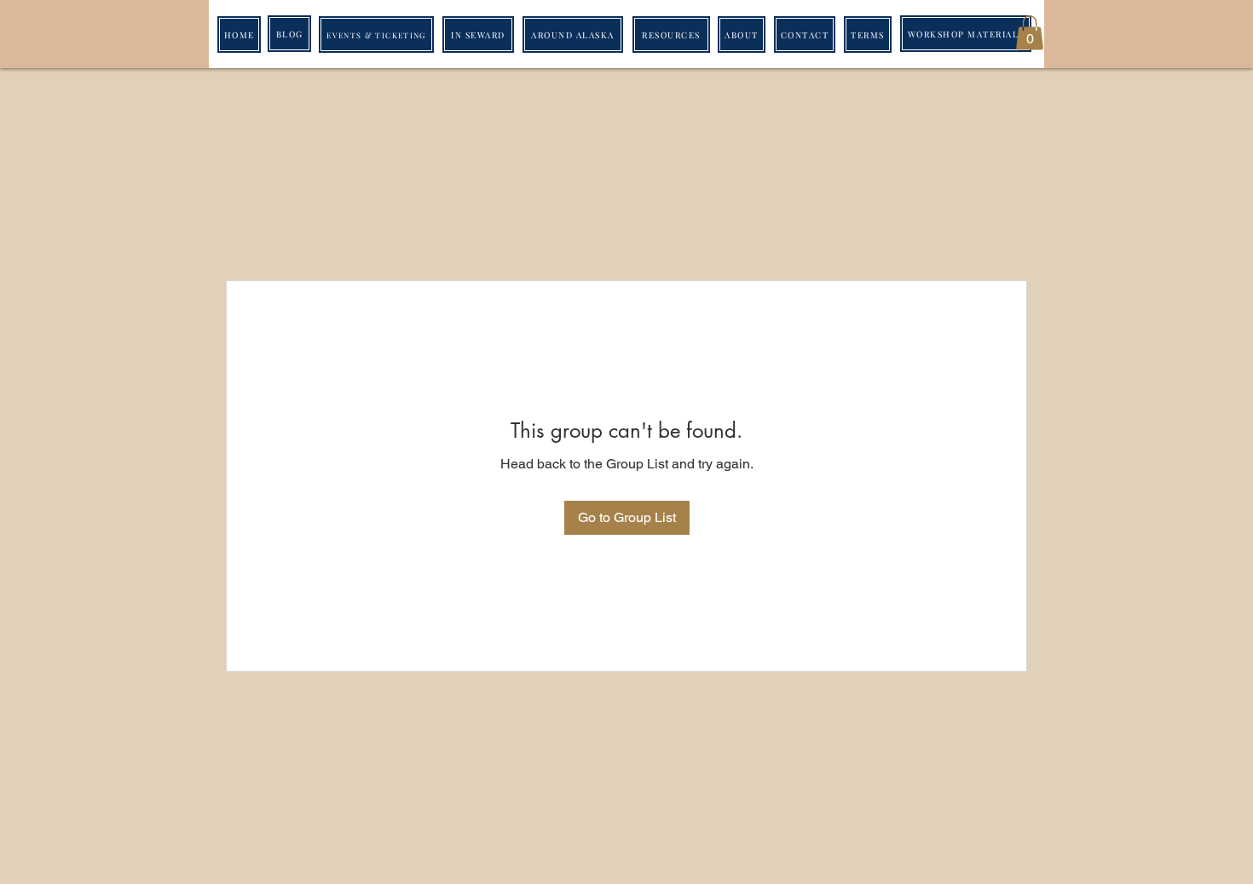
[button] (1029, 32)
